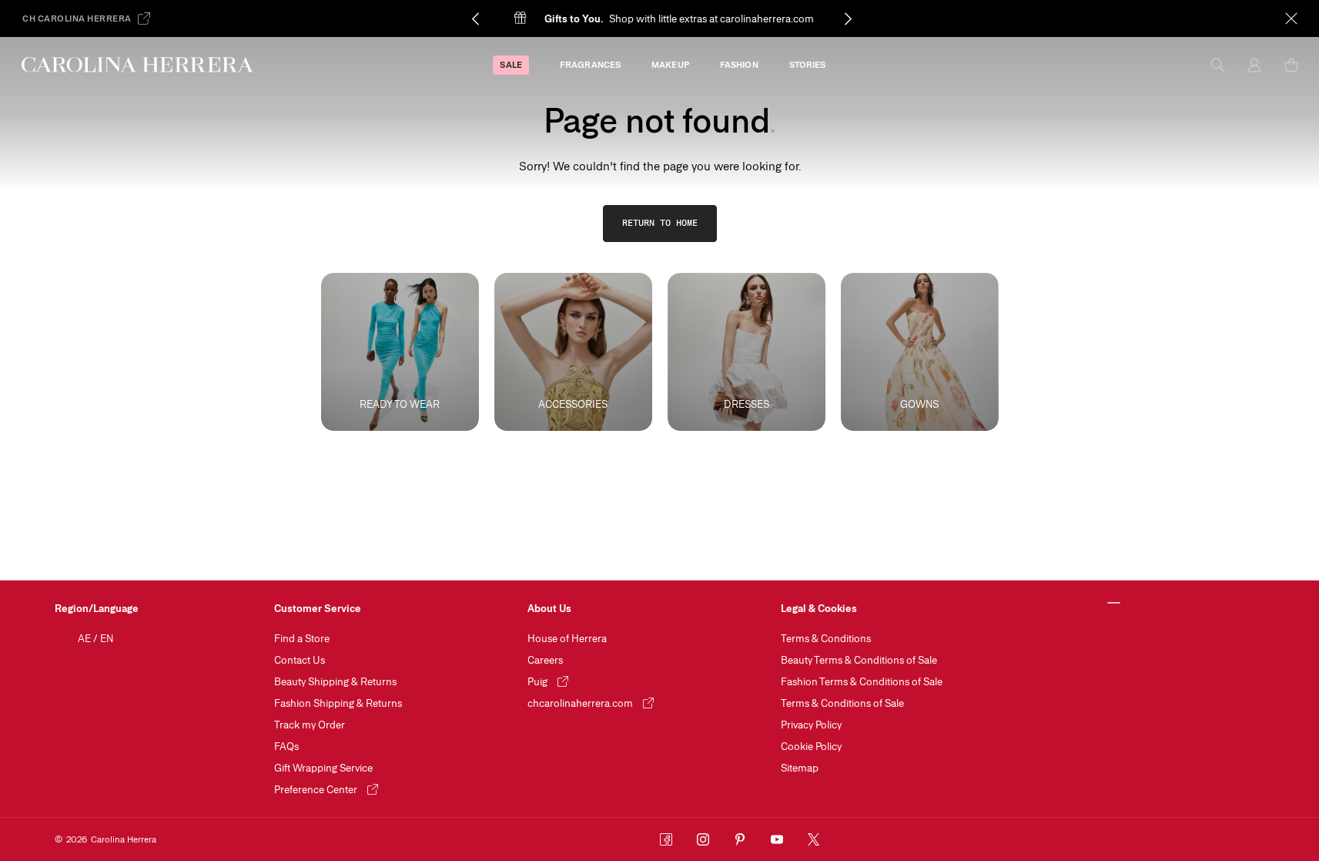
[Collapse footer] (1114, 603)
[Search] (1217, 64)
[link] (660, 223)
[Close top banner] (1291, 18)
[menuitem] (510, 65)
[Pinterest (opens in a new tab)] (740, 839)
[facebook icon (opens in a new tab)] (666, 839)
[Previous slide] (475, 18)
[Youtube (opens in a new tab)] (777, 839)
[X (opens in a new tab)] (814, 839)
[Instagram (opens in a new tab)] (703, 839)
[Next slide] (848, 18)
